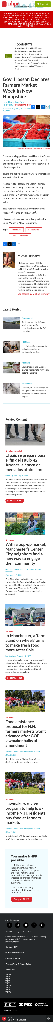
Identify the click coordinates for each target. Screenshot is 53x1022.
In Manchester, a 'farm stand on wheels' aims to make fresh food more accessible (25, 643)
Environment (27, 318)
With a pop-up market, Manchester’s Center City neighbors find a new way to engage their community (25, 553)
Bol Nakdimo (10, 656)
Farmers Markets (20, 236)
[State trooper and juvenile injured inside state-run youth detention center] (11, 367)
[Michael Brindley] (9, 260)
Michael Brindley (22, 104)
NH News (16, 230)
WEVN (8, 985)
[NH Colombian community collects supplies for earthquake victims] (11, 347)
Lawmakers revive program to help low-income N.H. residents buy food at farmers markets (25, 813)
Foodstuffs (23, 44)
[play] (4, 1018)
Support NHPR (21, 899)
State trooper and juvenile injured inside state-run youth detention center (35, 369)
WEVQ (8, 990)
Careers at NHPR (12, 958)
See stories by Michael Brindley (33, 293)
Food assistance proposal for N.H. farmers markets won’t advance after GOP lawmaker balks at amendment (25, 733)
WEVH (8, 981)
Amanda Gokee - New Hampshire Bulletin (22, 751)
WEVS (8, 992)
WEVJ (7, 983)
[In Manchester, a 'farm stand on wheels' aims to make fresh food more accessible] (25, 615)
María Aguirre (11, 475)
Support (44, 4)
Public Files (10, 969)
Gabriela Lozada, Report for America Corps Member (23, 570)
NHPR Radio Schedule (14, 953)
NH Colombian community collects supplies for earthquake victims (34, 349)
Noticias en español (13, 451)
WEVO (8, 987)
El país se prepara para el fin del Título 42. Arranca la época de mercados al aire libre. (25, 462)
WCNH (8, 974)
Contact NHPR (11, 947)
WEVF (8, 979)
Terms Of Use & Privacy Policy (18, 964)
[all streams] (49, 1018)
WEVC (8, 977)
